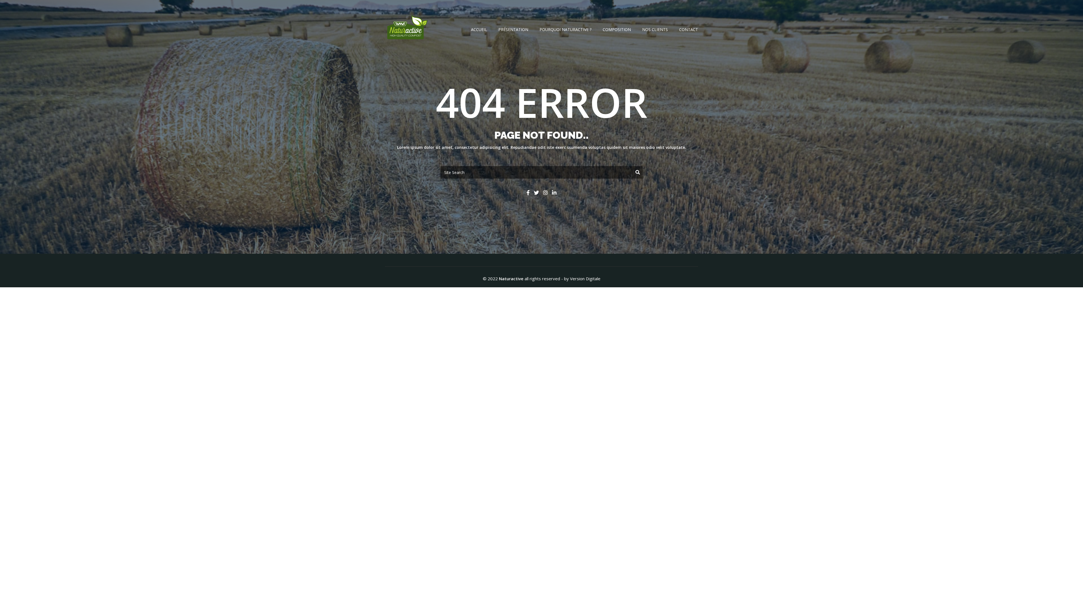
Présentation (513, 29)
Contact (688, 29)
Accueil (479, 29)
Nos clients (655, 29)
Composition (617, 29)
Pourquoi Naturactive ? (565, 29)
